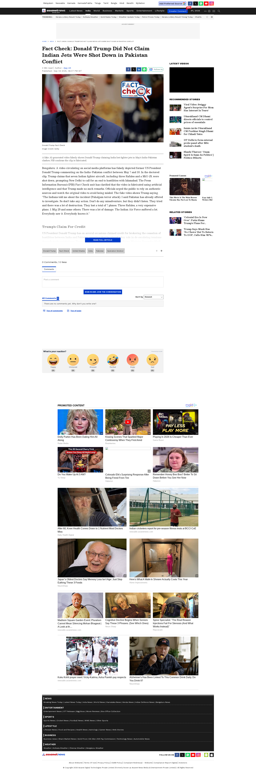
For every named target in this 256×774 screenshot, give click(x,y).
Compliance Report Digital (165, 763)
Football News (76, 721)
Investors (183, 763)
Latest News (76, 10)
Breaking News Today (53, 702)
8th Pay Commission (106, 739)
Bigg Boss (80, 711)
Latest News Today (72, 702)
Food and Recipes (67, 730)
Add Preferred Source (170, 3)
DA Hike (92, 739)
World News (99, 702)
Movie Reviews (93, 711)
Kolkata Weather (90, 17)
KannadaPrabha (85, 3)
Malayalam (48, 3)
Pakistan (100, 251)
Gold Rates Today (108, 17)
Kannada (71, 3)
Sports (130, 10)
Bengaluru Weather (94, 748)
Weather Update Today (129, 17)
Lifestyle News (50, 730)
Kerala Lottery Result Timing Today (177, 17)
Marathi (130, 3)
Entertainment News (53, 711)
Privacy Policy (104, 763)
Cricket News (63, 721)
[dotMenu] (205, 11)
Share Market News (67, 739)
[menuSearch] (219, 11)
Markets (119, 10)
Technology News (124, 739)
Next (211, 17)
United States (79, 251)
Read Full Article (102, 240)
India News (87, 702)
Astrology (93, 730)
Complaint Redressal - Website (138, 763)
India (88, 10)
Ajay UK (67, 68)
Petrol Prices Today (150, 17)
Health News (82, 730)
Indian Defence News (144, 702)
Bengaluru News (163, 702)
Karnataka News (114, 702)
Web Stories (118, 730)
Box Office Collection (110, 711)
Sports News (49, 721)
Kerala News (128, 702)
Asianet (53, 754)
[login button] (210, 11)
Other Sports (102, 721)
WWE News (90, 721)
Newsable (60, 3)
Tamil (105, 3)
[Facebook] (190, 3)
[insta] (211, 3)
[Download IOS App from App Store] (211, 755)
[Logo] (54, 11)
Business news (50, 739)
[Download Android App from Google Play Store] (206, 755)
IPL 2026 (195, 10)
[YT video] (206, 3)
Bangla (114, 3)
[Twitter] (195, 3)
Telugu (98, 3)
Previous (207, 17)
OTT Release (69, 711)
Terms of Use (90, 763)
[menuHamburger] (213, 11)
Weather (47, 748)
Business (107, 10)
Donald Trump (49, 251)
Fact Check (64, 251)
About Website (75, 763)
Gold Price (82, 739)
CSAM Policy (116, 763)
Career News (105, 730)
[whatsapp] (201, 3)
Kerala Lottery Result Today (68, 17)
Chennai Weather (77, 748)
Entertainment (144, 10)
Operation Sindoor (115, 251)
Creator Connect (177, 11)
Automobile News (142, 739)
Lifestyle (159, 10)
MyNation (140, 3)
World (96, 10)
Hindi (121, 3)
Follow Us (158, 69)
